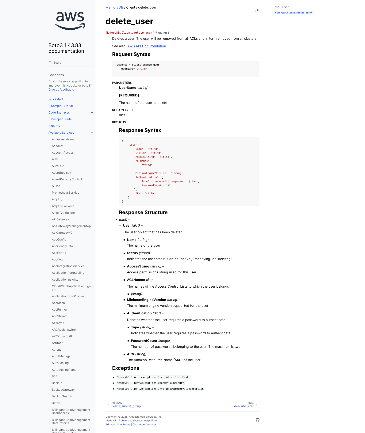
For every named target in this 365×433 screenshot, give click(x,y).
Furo (154, 420)
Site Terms (123, 424)
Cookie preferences (144, 424)
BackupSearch (62, 396)
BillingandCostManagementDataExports (71, 421)
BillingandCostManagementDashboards (71, 411)
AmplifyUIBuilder (63, 213)
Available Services (61, 132)
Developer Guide (60, 119)
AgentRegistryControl (67, 179)
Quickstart (55, 99)
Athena (57, 349)
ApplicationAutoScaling (68, 272)
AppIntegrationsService (68, 266)
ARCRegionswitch (64, 329)
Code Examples (59, 112)
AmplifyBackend (63, 206)
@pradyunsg (141, 420)
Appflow (57, 259)
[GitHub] (257, 420)
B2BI (55, 376)
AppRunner (59, 309)
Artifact (57, 343)
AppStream (59, 316)
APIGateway (60, 219)
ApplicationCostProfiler (68, 296)
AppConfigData (62, 246)
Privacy (110, 424)
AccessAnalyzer (63, 139)
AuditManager (62, 356)
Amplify (57, 199)
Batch (56, 403)
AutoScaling (60, 363)
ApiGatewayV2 (62, 232)
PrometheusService (65, 192)
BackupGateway (63, 389)
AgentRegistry (62, 172)
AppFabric (59, 253)
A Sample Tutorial (60, 106)
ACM (55, 159)
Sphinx (123, 420)
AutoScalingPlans (64, 369)
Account (57, 146)
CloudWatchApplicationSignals (71, 287)
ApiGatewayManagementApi (71, 226)
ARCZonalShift (62, 336)
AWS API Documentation (146, 46)
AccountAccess (63, 152)
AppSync (58, 323)
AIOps (56, 186)
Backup (57, 383)
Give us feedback (60, 89)
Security (54, 126)
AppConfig (59, 239)
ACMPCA (58, 166)
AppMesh (58, 303)
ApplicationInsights (65, 279)
